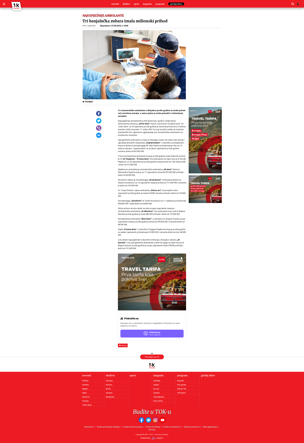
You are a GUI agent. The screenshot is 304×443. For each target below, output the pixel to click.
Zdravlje (156, 380)
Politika (85, 380)
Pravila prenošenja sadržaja (108, 427)
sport (136, 4)
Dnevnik (180, 380)
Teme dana (87, 405)
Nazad (124, 345)
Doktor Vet (181, 389)
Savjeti (156, 385)
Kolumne (86, 397)
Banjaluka (110, 397)
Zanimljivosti (158, 397)
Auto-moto (158, 401)
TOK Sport (181, 393)
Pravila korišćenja (153, 427)
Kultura (109, 385)
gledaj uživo (176, 4)
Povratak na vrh (152, 357)
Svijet (84, 393)
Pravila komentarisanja (132, 427)
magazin (147, 4)
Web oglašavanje (210, 427)
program (160, 4)
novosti (115, 4)
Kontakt (152, 429)
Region (85, 389)
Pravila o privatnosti (172, 427)
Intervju (85, 401)
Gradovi (109, 393)
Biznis (108, 389)
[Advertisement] (206, 69)
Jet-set (156, 389)
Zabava (156, 393)
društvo (126, 4)
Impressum (88, 427)
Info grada (181, 385)
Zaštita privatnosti (192, 427)
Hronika (85, 385)
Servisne (109, 380)
